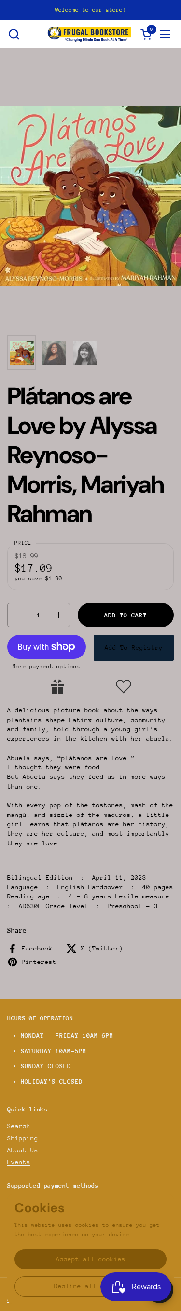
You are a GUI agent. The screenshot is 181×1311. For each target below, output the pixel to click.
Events (18, 1161)
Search (18, 1126)
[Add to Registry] (57, 686)
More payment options (46, 666)
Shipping (22, 1138)
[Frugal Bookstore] (89, 34)
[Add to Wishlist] (123, 686)
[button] (14, 34)
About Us (22, 1150)
